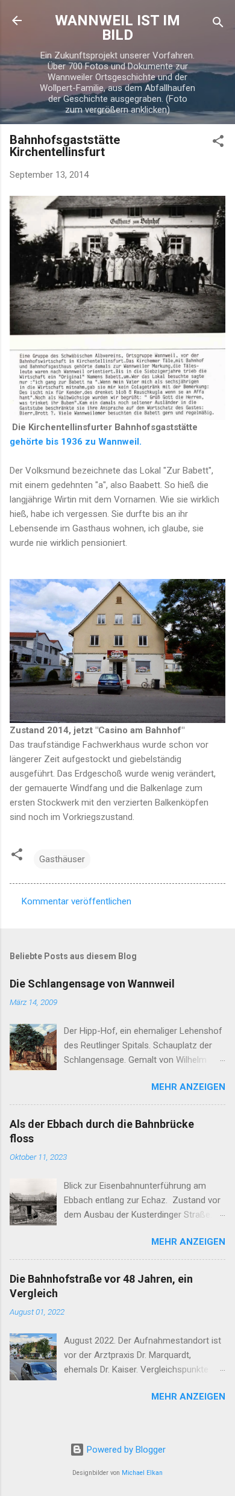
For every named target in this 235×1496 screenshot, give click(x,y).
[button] (218, 143)
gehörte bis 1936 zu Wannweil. (76, 441)
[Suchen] (218, 24)
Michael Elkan (142, 1473)
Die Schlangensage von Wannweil (92, 983)
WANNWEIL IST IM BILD (117, 27)
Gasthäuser (62, 859)
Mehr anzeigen (188, 1086)
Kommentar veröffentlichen (76, 901)
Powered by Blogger (125, 1449)
